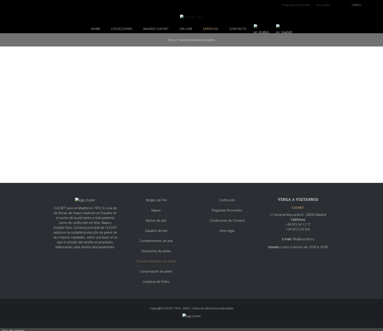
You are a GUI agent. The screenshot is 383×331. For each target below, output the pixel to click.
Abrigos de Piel (156, 200)
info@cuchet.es (303, 239)
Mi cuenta (323, 5)
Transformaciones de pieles (156, 261)
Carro (356, 5)
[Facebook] (8, 5)
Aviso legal (227, 230)
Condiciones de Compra (226, 220)
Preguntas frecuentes (227, 210)
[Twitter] (15, 5)
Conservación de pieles (156, 271)
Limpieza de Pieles (156, 281)
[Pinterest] (28, 5)
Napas (156, 210)
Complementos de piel (156, 241)
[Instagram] (21, 5)
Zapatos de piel (156, 230)
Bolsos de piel (156, 220)
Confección (227, 200)
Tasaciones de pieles (156, 251)
